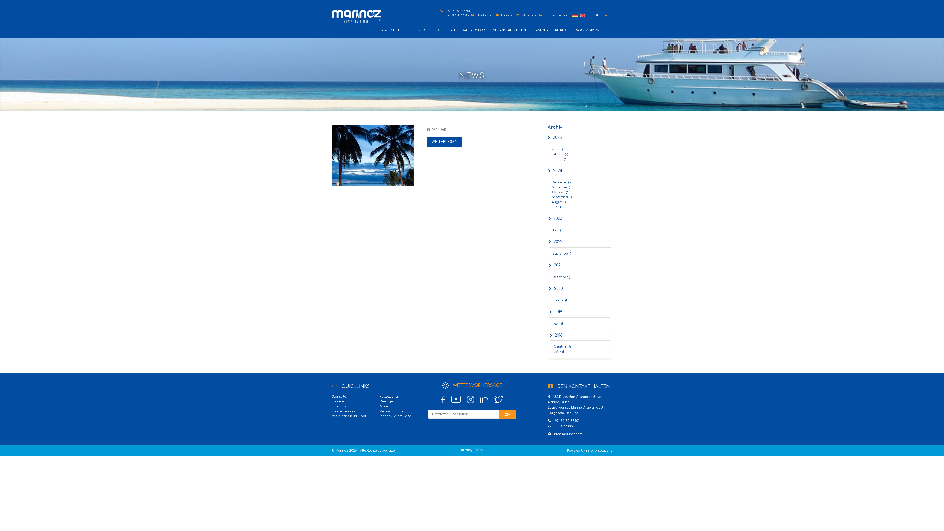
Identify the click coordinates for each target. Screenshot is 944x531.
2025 (557, 137)
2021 (558, 265)
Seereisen (447, 30)
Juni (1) (557, 207)
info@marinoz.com (567, 434)
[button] (600, 15)
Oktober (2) (562, 347)
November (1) (561, 187)
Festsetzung (389, 396)
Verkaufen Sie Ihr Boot (349, 416)
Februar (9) (560, 154)
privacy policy (472, 450)
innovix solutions (599, 450)
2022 (558, 242)
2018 (558, 335)
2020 (558, 288)
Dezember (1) (562, 277)
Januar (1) (560, 300)
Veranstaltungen (509, 30)
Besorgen (387, 401)
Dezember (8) (562, 182)
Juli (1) (556, 230)
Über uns (529, 15)
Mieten (385, 406)
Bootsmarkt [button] (588, 30)
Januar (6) (559, 159)
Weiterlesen (444, 142)
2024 (557, 171)
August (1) (559, 202)
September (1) (562, 197)
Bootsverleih (419, 30)
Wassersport (474, 30)
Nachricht (484, 15)
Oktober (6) (560, 192)
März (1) (557, 149)
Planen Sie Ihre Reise (551, 30)
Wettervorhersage (477, 385)
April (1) (558, 323)
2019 (558, 312)
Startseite (390, 30)
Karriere (507, 15)
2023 (557, 218)
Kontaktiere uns (556, 15)
